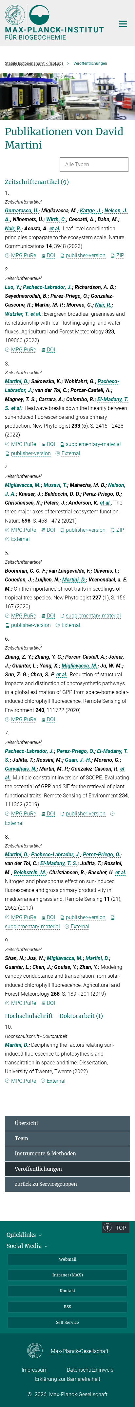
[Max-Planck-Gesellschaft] (39, 1351)
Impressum (35, 1370)
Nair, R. (13, 228)
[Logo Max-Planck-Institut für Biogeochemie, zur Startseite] (55, 22)
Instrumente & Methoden (45, 1153)
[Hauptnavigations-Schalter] (123, 23)
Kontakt (67, 1290)
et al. (55, 228)
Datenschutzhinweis (90, 1370)
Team (21, 1138)
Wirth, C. (56, 219)
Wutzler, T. (17, 314)
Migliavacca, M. (23, 485)
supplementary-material (93, 444)
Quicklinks (22, 1235)
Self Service (67, 1322)
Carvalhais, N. (21, 769)
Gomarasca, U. (22, 210)
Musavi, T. (55, 485)
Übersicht (26, 1123)
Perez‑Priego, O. (75, 751)
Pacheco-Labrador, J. (47, 287)
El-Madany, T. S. (59, 863)
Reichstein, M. (30, 872)
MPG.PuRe (23, 255)
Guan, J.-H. (78, 760)
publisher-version (86, 255)
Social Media (25, 1246)
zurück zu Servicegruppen (46, 1184)
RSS (67, 1306)
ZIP (120, 255)
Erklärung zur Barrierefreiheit (67, 1379)
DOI (51, 255)
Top (121, 1227)
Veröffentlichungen (38, 1169)
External (71, 453)
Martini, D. (17, 381)
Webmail (67, 1259)
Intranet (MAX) (67, 1275)
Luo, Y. (12, 287)
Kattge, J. (91, 210)
